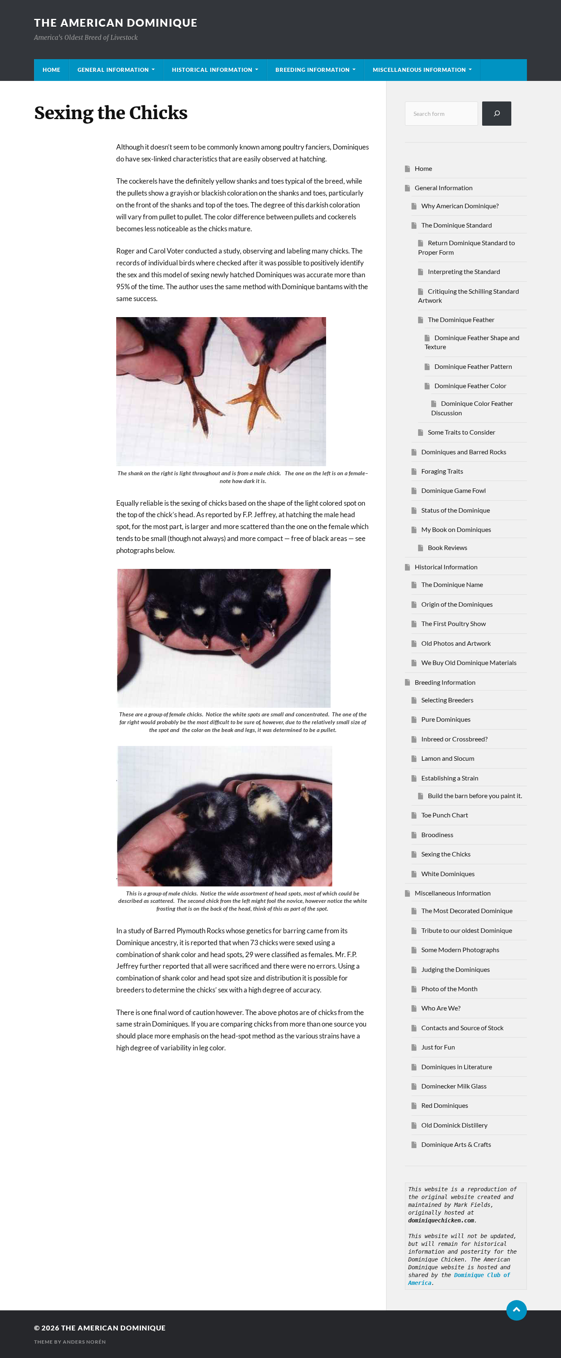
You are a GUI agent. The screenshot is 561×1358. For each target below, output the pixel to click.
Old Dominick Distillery (454, 1125)
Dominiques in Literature (456, 1066)
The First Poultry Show (453, 623)
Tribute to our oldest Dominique (466, 930)
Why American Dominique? (460, 205)
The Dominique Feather (461, 319)
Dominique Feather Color (470, 385)
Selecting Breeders (447, 700)
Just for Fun (438, 1047)
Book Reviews (447, 547)
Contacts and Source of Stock (462, 1027)
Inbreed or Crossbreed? (454, 739)
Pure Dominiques (446, 719)
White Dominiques (448, 873)
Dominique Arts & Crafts (456, 1144)
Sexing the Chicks (446, 854)
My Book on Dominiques (456, 529)
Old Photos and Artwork (456, 643)
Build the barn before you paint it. (475, 795)
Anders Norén (84, 1342)
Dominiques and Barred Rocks (463, 452)
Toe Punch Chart (444, 815)
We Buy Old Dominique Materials (469, 662)
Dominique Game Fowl (453, 490)
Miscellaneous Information (419, 70)
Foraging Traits (442, 471)
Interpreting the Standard (464, 271)
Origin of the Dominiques (457, 604)
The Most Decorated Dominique (467, 910)
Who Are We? (440, 1008)
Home (51, 70)
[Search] (496, 113)
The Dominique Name (452, 584)
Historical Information (212, 70)
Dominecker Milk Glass (454, 1086)
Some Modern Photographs (460, 949)
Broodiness (437, 834)
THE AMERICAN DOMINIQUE (116, 22)
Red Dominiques (444, 1105)
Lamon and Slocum (447, 758)
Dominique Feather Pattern (473, 366)
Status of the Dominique (455, 510)
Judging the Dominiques (455, 969)
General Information (113, 70)
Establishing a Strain (449, 778)
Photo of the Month (449, 988)
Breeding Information (313, 70)
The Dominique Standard (456, 225)
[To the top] (516, 1310)
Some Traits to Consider (461, 432)
